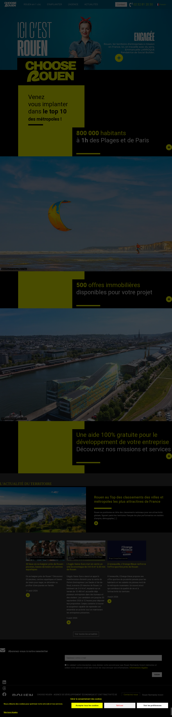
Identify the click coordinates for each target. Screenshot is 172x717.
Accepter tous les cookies (87, 705)
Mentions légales (11, 712)
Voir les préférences (152, 705)
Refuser (119, 705)
